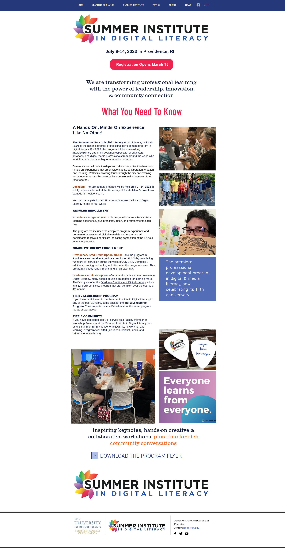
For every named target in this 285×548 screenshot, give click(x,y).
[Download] (94, 455)
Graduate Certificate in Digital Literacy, (123, 282)
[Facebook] (175, 534)
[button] (156, 5)
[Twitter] (181, 534)
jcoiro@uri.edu (191, 527)
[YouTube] (187, 534)
